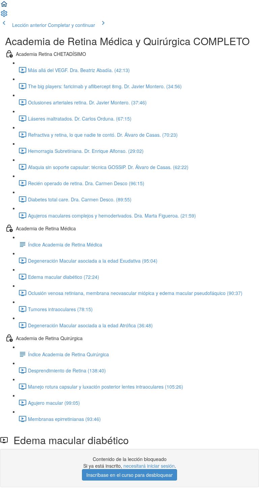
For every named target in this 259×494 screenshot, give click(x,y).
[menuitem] (4, 15)
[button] (4, 6)
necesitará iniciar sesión (149, 465)
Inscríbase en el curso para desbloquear (129, 474)
